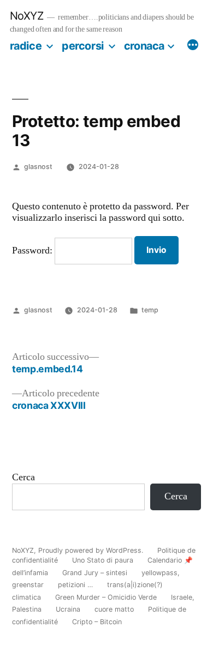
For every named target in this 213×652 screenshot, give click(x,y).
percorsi (83, 45)
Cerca (23, 478)
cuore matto (114, 609)
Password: (33, 251)
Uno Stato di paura (102, 560)
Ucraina (68, 609)
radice (26, 45)
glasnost (38, 166)
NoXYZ (27, 15)
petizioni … (75, 585)
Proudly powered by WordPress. (91, 550)
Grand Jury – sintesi (94, 573)
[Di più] (192, 46)
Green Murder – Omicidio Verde (106, 597)
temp (149, 310)
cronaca (144, 45)
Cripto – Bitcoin (97, 622)
